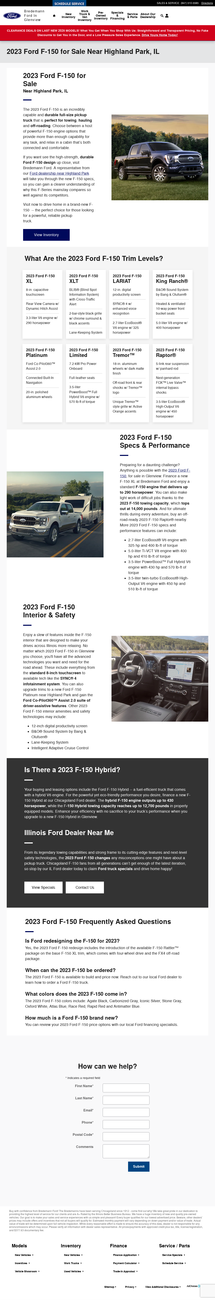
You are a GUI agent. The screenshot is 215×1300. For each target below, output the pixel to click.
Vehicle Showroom (26, 1271)
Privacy (129, 1287)
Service (132, 15)
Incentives (21, 1263)
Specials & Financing (117, 16)
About (148, 15)
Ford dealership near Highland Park (59, 173)
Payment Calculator (125, 1263)
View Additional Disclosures (162, 1287)
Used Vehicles (73, 1271)
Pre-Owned (101, 16)
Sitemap (109, 1287)
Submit (138, 1166)
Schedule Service (173, 1263)
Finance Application (125, 1255)
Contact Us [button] (85, 887)
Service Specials (172, 1255)
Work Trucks (72, 1263)
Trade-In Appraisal (124, 1271)
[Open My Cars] (165, 15)
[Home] (12, 16)
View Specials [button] (43, 887)
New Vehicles (23, 1255)
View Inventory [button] (46, 235)
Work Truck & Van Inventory (85, 15)
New (68, 15)
